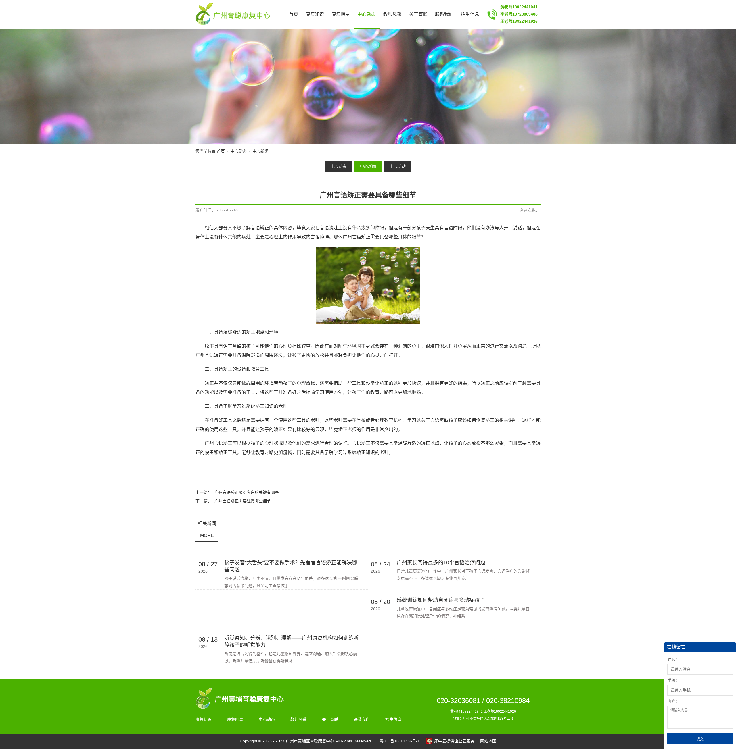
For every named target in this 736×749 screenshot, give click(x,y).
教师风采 (392, 14)
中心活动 (398, 166)
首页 (293, 14)
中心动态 (366, 14)
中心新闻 (260, 151)
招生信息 (470, 14)
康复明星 (340, 14)
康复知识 (315, 14)
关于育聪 (418, 14)
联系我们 (444, 14)
